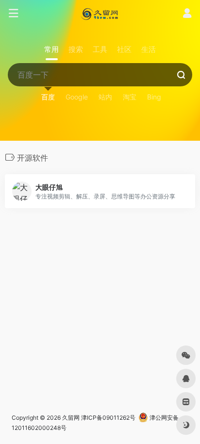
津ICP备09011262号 (108, 417)
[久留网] (100, 13)
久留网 (71, 417)
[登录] (187, 14)
